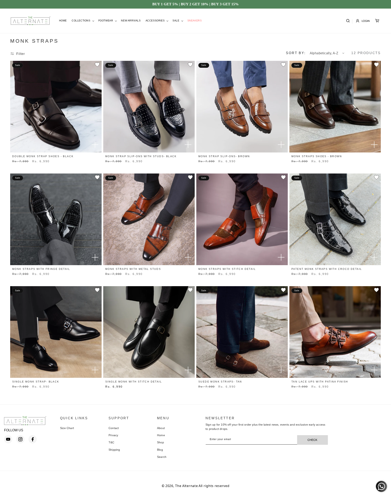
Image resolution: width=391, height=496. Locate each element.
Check (312, 440)
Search (161, 456)
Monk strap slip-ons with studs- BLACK (141, 156)
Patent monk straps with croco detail (326, 269)
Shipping (114, 449)
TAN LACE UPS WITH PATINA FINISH (319, 381)
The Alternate (186, 486)
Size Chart (67, 428)
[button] (82, 21)
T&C (111, 442)
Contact (114, 428)
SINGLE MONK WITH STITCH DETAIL (133, 381)
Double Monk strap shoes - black (43, 156)
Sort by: (295, 53)
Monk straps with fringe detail (41, 269)
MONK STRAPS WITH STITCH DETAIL (227, 269)
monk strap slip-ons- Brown (224, 156)
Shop (160, 442)
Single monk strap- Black (35, 381)
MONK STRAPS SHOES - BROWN (316, 156)
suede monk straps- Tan (220, 381)
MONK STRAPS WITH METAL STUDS (133, 269)
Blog (160, 449)
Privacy (113, 435)
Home (161, 435)
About (161, 428)
